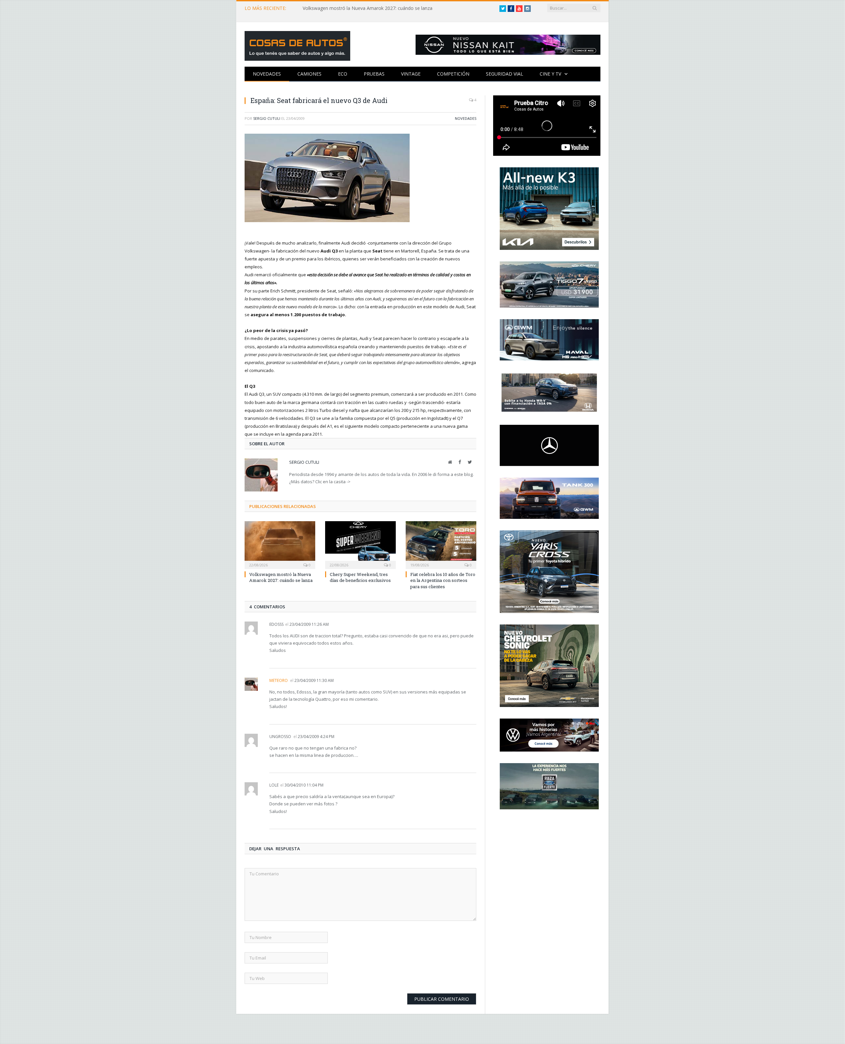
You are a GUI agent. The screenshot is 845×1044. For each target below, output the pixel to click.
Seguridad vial (504, 74)
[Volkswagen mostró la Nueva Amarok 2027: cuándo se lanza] (280, 544)
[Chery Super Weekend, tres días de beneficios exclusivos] (360, 544)
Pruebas (374, 74)
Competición (453, 74)
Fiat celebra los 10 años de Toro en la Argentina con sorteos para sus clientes (442, 580)
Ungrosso (280, 736)
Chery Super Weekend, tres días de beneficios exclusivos (360, 577)
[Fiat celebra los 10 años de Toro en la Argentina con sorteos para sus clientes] (441, 544)
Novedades (267, 74)
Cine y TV (550, 74)
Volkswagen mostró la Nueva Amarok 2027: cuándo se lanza (367, 8)
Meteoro (278, 680)
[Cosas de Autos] (297, 44)
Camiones (309, 74)
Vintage (411, 74)
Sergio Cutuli (266, 118)
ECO (342, 74)
